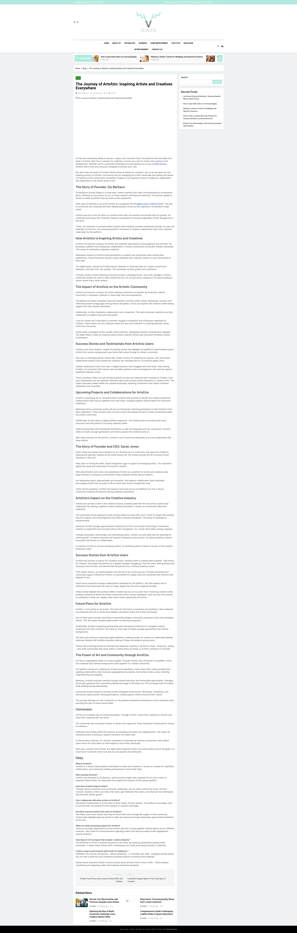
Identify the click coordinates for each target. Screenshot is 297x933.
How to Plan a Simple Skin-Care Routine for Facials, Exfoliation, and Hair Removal (184, 2)
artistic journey (159, 164)
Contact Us (157, 49)
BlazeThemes (172, 929)
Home (106, 43)
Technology (129, 43)
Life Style (175, 43)
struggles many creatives (146, 204)
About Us (116, 43)
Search (184, 77)
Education (188, 43)
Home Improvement (159, 43)
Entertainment (141, 49)
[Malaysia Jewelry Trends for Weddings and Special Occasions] (101, 59)
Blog (78, 78)
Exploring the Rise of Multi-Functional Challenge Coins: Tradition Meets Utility (102, 914)
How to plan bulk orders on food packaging (200, 104)
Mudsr (93, 906)
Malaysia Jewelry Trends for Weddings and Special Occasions (134, 57)
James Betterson (83, 93)
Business (143, 43)
